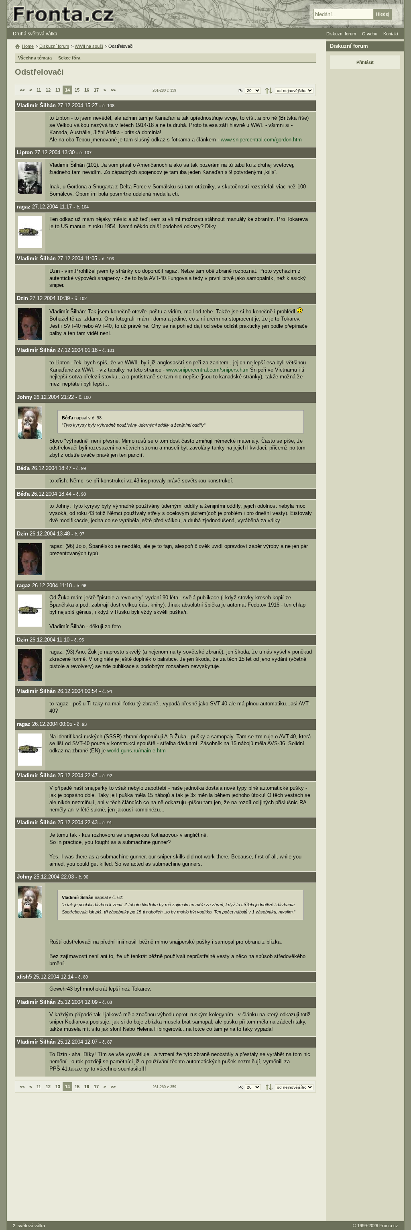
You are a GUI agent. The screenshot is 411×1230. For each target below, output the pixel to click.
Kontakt (390, 33)
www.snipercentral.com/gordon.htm (261, 140)
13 (57, 90)
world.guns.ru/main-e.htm (136, 751)
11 (39, 90)
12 (48, 90)
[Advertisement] (165, 1157)
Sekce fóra (69, 57)
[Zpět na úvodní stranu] (67, 14)
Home (28, 46)
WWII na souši (89, 46)
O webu (369, 33)
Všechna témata (35, 57)
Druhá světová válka (35, 34)
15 (77, 90)
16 (86, 90)
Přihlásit (365, 62)
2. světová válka (29, 1225)
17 (96, 90)
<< (22, 90)
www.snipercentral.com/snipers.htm (207, 370)
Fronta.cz (388, 1225)
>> (113, 90)
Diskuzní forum (54, 46)
